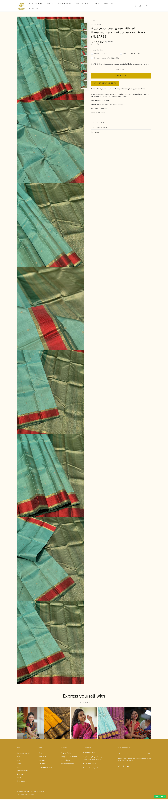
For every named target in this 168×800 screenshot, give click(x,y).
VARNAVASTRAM (27, 791)
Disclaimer (43, 764)
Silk (18, 757)
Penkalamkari (22, 771)
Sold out (121, 70)
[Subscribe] (149, 753)
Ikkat (19, 760)
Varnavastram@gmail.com (92, 768)
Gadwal (20, 774)
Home (93, 20)
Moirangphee (22, 781)
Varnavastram (96, 24)
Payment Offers (45, 767)
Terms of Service (67, 764)
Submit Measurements (105, 83)
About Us (42, 757)
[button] (135, 5)
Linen (19, 767)
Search (41, 753)
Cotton (20, 764)
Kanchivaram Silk (23, 753)
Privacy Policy (66, 753)
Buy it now (121, 76)
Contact (42, 760)
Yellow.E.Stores (29, 794)
